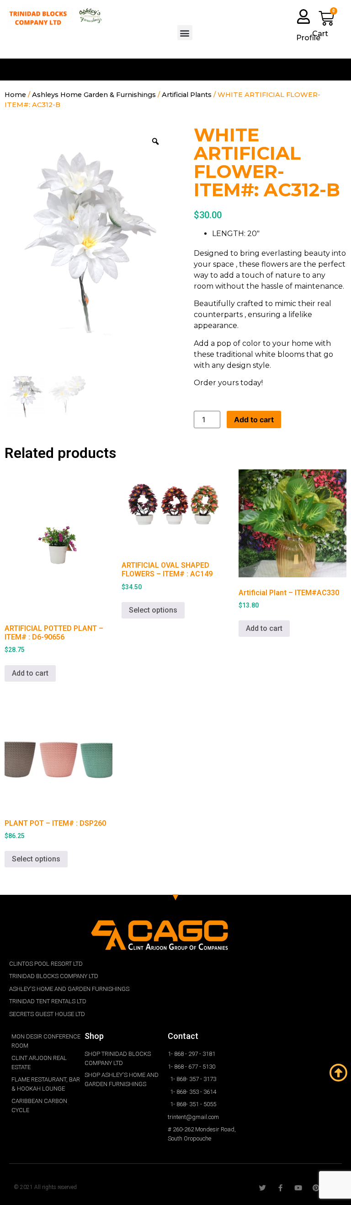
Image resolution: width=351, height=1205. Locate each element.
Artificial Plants (187, 95)
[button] (184, 32)
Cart (320, 33)
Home (15, 95)
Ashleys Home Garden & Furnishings (94, 95)
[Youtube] (298, 1187)
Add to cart (254, 419)
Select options (153, 610)
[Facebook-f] (280, 1187)
